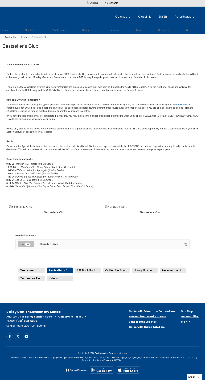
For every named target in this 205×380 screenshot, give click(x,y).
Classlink (144, 17)
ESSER (163, 17)
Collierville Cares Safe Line (147, 327)
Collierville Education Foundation (152, 311)
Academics (58, 30)
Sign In (185, 322)
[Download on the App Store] (128, 370)
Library (23, 37)
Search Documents (25, 235)
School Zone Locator (142, 322)
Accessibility (190, 316)
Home (5, 30)
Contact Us (163, 30)
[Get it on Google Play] (102, 370)
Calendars (122, 17)
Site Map (187, 311)
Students (87, 30)
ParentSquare (184, 17)
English (191, 376)
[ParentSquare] (76, 370)
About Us (30, 30)
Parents (114, 30)
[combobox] (194, 377)
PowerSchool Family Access (147, 316)
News (139, 30)
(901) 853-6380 (26, 321)
